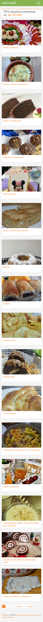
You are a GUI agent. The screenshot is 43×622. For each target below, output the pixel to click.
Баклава (6, 304)
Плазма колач (9, 377)
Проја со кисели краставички (15, 231)
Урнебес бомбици (10, 48)
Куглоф (6, 267)
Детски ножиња (9, 194)
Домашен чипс (9, 340)
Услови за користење (24, 615)
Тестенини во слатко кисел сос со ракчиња (21, 450)
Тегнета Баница (9, 413)
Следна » (19, 606)
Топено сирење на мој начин (15, 84)
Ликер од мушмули (11, 487)
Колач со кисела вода (12, 121)
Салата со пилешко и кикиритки (17, 596)
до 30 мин (15, 14)
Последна (30, 606)
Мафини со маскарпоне (13, 157)
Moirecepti (5, 615)
